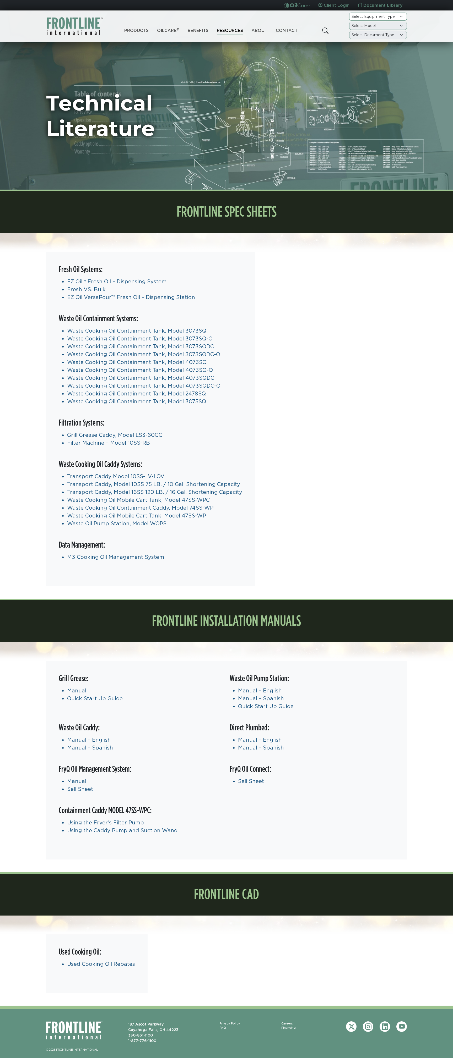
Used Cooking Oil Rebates (101, 964)
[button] (325, 31)
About (259, 30)
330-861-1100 (140, 1035)
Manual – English (260, 690)
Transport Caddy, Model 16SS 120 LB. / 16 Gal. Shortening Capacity (154, 492)
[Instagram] (368, 1026)
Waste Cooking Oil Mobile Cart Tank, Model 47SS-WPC (138, 500)
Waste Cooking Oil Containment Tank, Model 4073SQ (137, 362)
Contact (287, 30)
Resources (230, 30)
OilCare (168, 30)
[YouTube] (401, 1026)
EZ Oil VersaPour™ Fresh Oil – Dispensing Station (131, 297)
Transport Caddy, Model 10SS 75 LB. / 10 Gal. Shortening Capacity (153, 484)
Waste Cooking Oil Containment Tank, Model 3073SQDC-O (143, 354)
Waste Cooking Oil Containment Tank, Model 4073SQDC (140, 378)
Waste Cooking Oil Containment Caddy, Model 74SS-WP (140, 507)
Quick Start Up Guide (95, 698)
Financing (288, 1027)
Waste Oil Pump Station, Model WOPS (116, 523)
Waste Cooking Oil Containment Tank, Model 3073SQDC (140, 346)
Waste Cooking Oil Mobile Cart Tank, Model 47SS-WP (136, 515)
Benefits (198, 30)
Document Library (382, 5)
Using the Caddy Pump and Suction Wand (122, 830)
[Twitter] (351, 1026)
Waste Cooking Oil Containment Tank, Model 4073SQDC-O (143, 385)
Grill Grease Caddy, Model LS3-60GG (115, 435)
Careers (287, 1023)
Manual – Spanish (261, 698)
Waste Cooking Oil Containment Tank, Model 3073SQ (136, 330)
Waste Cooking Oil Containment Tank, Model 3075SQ (136, 401)
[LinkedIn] (385, 1026)
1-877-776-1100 (142, 1041)
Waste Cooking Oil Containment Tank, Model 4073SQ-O (140, 370)
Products (136, 30)
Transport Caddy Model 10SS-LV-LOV (115, 476)
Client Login (335, 5)
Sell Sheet (80, 789)
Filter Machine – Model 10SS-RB (108, 442)
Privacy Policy (229, 1023)
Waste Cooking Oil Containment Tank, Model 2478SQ (136, 393)
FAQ (222, 1027)
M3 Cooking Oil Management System (115, 557)
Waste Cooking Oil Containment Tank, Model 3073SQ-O (140, 338)
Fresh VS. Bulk (86, 289)
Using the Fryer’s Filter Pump (105, 822)
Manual (76, 690)
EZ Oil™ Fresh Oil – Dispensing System (116, 281)
